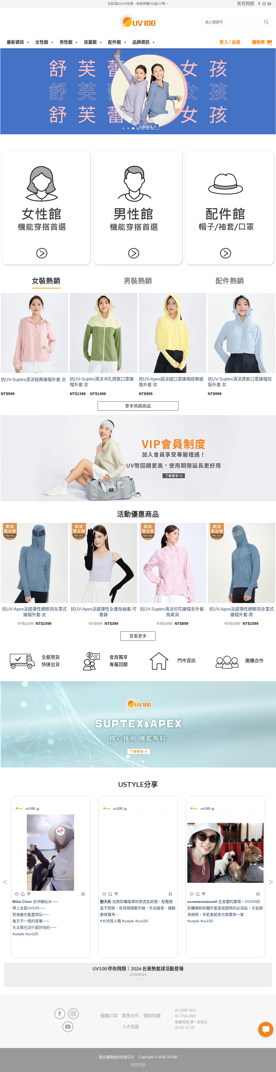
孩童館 (90, 42)
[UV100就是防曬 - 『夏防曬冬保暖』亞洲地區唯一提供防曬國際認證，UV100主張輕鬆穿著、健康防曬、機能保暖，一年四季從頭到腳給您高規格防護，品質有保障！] (138, 22)
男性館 (66, 42)
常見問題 (245, 4)
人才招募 (130, 1027)
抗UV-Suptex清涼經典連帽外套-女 (33, 379)
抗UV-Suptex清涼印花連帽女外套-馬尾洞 (172, 612)
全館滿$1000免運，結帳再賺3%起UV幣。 (138, 4)
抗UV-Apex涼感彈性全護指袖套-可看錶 (104, 612)
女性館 (41, 42)
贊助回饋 (152, 1015)
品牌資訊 (141, 42)
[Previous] (12, 91)
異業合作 (130, 1015)
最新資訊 (15, 42)
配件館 (114, 42)
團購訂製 (109, 1015)
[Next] (263, 91)
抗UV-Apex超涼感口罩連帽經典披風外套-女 (171, 382)
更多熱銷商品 (138, 406)
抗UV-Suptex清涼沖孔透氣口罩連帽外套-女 (102, 382)
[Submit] (266, 22)
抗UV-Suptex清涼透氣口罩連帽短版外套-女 (240, 382)
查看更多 (138, 636)
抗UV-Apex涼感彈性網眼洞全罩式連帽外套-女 (34, 612)
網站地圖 (138, 1065)
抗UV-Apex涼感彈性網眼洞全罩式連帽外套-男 (241, 612)
